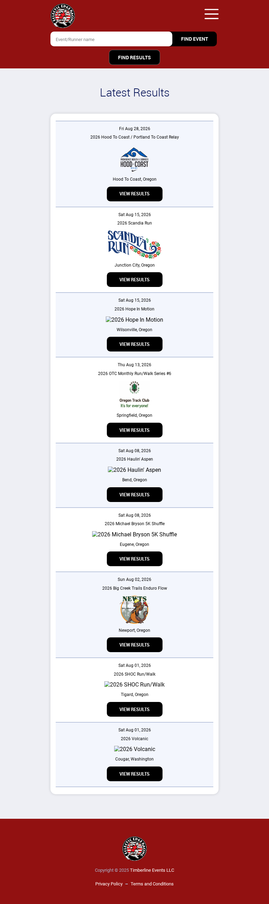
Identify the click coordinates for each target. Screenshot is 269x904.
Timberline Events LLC (152, 870)
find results (134, 57)
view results (134, 193)
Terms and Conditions (152, 883)
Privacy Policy (109, 883)
